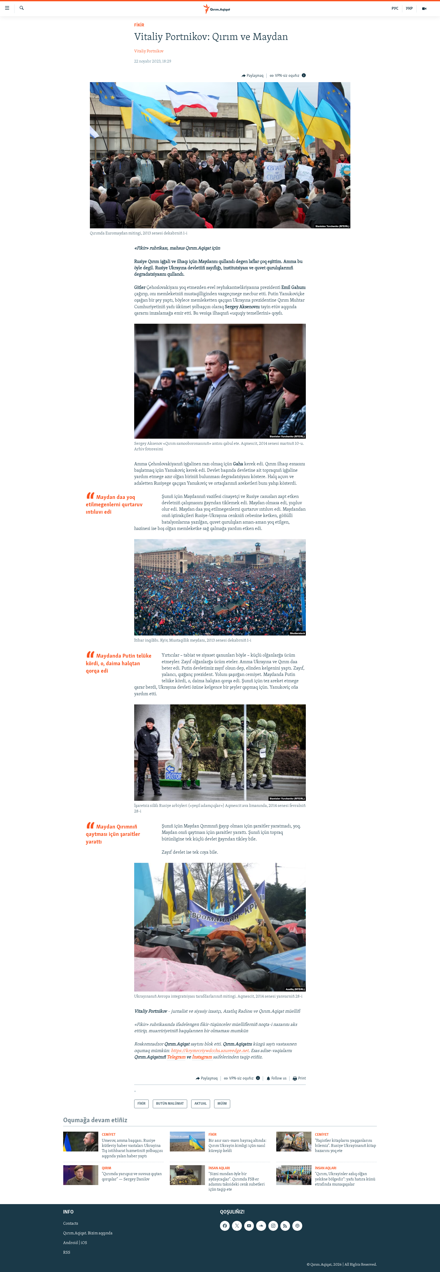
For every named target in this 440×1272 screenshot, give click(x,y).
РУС (395, 9)
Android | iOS (75, 1243)
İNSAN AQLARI (219, 1168)
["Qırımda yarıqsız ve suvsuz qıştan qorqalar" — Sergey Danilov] (80, 1175)
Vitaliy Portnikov (148, 51)
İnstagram (202, 1057)
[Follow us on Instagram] (273, 1226)
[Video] (424, 8)
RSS (66, 1253)
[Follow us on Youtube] (249, 1226)
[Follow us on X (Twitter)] (237, 1226)
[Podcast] (297, 1226)
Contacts (70, 1224)
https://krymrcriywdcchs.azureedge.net (210, 1051)
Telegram (176, 1057)
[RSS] (285, 1226)
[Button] (253, 75)
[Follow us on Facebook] (225, 1226)
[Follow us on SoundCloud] (261, 1226)
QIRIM (106, 1168)
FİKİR (139, 25)
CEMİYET (109, 1135)
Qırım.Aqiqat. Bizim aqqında (88, 1233)
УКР (409, 9)
